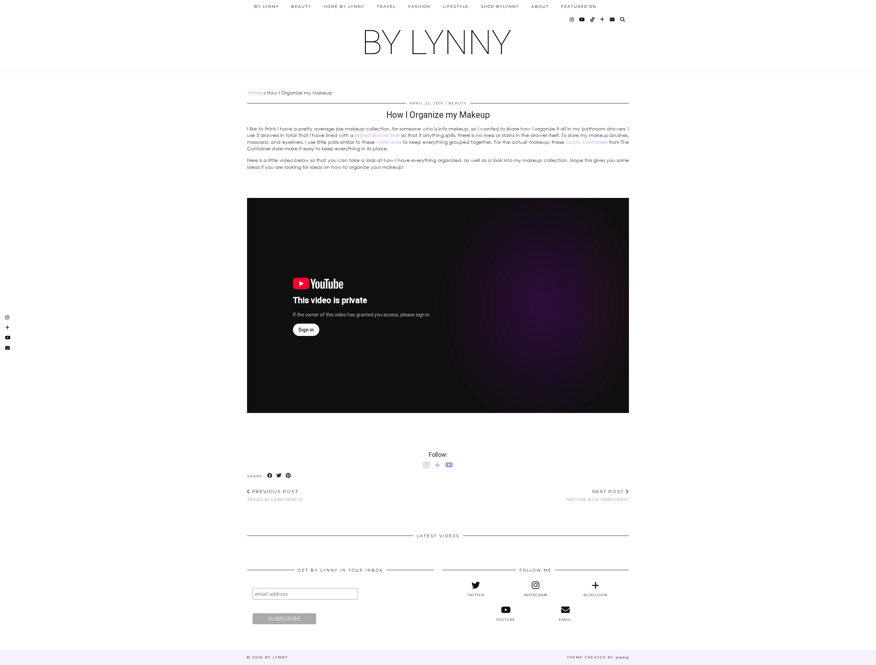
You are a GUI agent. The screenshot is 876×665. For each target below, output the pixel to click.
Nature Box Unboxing (597, 495)
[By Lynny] (438, 39)
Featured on (578, 6)
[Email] (612, 19)
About (540, 6)
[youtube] (582, 19)
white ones (388, 142)
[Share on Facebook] (270, 476)
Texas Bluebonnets (275, 495)
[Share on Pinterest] (288, 476)
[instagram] (572, 19)
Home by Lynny (344, 6)
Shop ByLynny (500, 6)
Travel (386, 6)
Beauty (301, 6)
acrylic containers (586, 142)
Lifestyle (455, 6)
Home (255, 93)
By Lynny (266, 6)
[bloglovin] (602, 19)
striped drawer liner (377, 135)
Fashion (419, 6)
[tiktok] (592, 19)
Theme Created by (598, 657)
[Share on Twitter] (279, 476)
